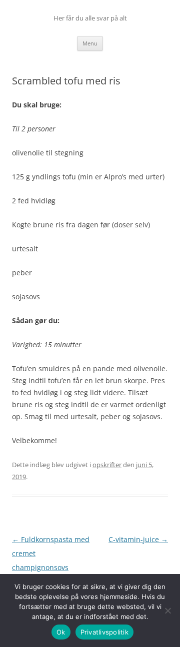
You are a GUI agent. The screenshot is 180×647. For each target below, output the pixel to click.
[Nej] (167, 611)
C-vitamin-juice (138, 539)
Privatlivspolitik (104, 632)
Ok (61, 632)
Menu (90, 43)
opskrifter (107, 464)
